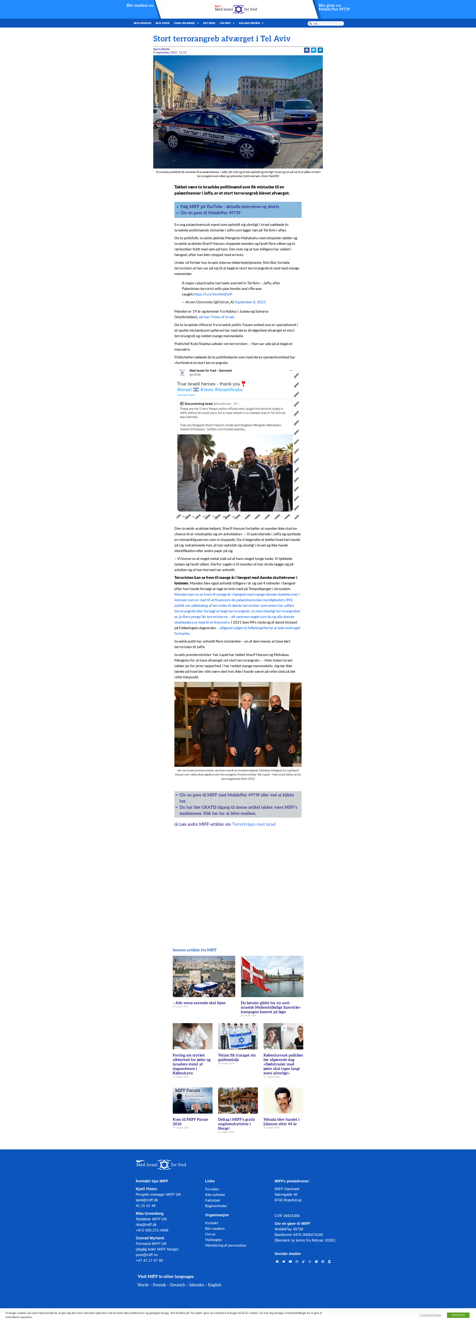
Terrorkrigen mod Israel (254, 824)
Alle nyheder (215, 1194)
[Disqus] (238, 877)
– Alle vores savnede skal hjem (199, 1003)
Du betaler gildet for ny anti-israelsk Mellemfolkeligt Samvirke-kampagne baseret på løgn (271, 1007)
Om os (210, 1234)
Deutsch (177, 1285)
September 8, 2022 (250, 302)
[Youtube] (290, 1261)
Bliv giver (163, 23)
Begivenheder (216, 1205)
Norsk (143, 1285)
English (214, 1285)
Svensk (159, 1285)
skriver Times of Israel (216, 316)
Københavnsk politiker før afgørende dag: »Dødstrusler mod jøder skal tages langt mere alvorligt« (283, 1064)
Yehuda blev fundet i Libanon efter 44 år (281, 1121)
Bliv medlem (142, 23)
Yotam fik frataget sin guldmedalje (237, 1057)
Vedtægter (213, 1239)
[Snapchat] (323, 1261)
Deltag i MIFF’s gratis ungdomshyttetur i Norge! (236, 1124)
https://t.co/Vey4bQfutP (212, 294)
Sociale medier (249, 23)
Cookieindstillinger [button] (430, 1315)
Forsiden (212, 1189)
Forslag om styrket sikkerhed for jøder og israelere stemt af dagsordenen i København (191, 1064)
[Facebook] (277, 1261)
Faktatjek (212, 1200)
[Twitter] (284, 1261)
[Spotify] (316, 1261)
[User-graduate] (329, 1261)
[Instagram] (297, 1261)
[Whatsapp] (310, 1261)
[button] (306, 50)
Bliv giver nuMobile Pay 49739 (334, 7)
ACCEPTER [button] (458, 1315)
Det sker (209, 23)
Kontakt (211, 1223)
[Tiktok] (303, 1261)
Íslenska (196, 1285)
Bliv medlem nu (140, 5)
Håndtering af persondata (225, 1245)
